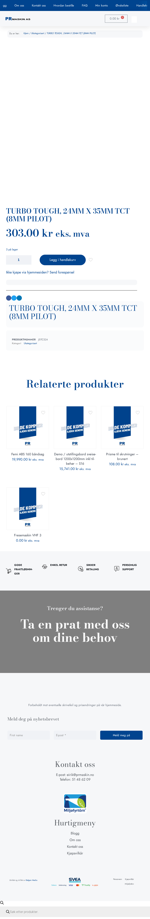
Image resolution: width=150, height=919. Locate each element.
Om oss (19, 5)
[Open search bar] (2, 903)
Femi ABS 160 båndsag (27, 454)
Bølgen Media (31, 880)
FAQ (85, 5)
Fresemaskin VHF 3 (27, 535)
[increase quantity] (27, 260)
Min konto (101, 5)
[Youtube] (82, 787)
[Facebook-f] (67, 787)
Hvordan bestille (64, 5)
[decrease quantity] (10, 260)
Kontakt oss (39, 5)
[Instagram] (75, 787)
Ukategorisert (37, 33)
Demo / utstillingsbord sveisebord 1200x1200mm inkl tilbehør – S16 (75, 459)
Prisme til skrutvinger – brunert (122, 456)
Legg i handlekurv (63, 259)
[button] (134, 19)
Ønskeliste (122, 5)
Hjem (26, 33)
